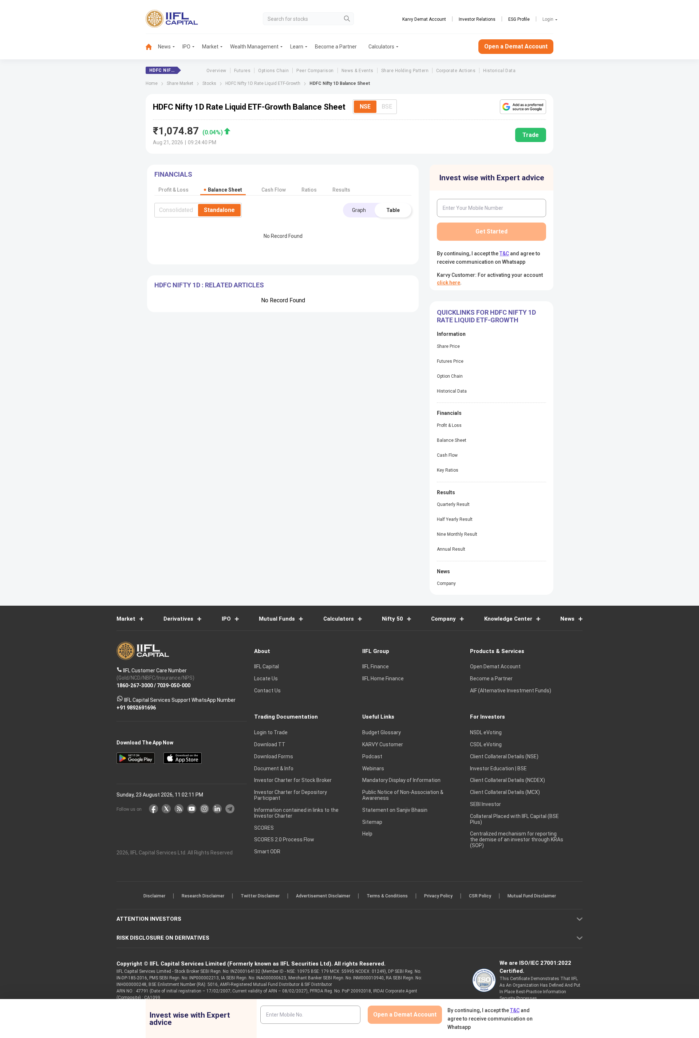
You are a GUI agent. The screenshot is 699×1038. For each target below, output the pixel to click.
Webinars (373, 768)
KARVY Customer (382, 744)
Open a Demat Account (516, 46)
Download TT (269, 744)
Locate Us (266, 678)
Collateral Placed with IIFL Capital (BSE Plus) (514, 819)
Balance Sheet (451, 440)
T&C (504, 253)
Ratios (309, 190)
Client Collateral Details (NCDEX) (507, 780)
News (164, 47)
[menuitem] (152, 47)
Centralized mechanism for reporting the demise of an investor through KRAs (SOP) (516, 839)
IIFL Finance (375, 666)
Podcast (372, 756)
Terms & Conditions (387, 896)
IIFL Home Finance (383, 678)
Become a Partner (336, 47)
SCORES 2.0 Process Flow (284, 839)
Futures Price (450, 361)
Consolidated (176, 210)
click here (448, 283)
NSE (365, 106)
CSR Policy (480, 896)
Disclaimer (154, 896)
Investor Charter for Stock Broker (293, 780)
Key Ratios (447, 470)
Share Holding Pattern (405, 70)
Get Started (491, 231)
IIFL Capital (266, 666)
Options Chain (273, 70)
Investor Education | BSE (498, 768)
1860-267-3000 (134, 685)
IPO (186, 47)
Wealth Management (254, 47)
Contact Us (267, 690)
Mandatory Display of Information (401, 780)
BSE (387, 106)
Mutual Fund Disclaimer (532, 896)
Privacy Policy (438, 896)
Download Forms (273, 756)
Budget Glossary (381, 732)
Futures (242, 70)
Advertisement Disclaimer (323, 896)
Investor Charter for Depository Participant (290, 795)
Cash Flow (447, 455)
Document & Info (273, 768)
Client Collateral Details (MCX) (505, 792)
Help (367, 834)
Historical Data (499, 70)
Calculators (381, 47)
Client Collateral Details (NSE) (504, 756)
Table (393, 210)
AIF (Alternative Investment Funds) (510, 690)
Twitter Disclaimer (260, 896)
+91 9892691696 (136, 707)
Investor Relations (477, 19)
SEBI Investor (485, 804)
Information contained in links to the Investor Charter (296, 813)
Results (341, 190)
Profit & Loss (449, 425)
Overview (216, 70)
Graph (359, 210)
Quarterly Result (453, 504)
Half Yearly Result (455, 519)
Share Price (448, 346)
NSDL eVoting (486, 732)
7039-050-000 (173, 685)
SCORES (264, 828)
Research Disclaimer (203, 896)
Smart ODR (267, 851)
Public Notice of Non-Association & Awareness (402, 795)
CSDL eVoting (486, 744)
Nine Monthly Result (457, 534)
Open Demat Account (495, 666)
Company (446, 583)
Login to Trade (271, 732)
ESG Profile (519, 19)
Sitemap (372, 822)
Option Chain (450, 376)
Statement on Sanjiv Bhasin (394, 810)
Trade (530, 134)
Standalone (219, 210)
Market (210, 47)
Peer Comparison (314, 70)
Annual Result (451, 549)
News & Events (357, 70)
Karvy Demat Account (424, 19)
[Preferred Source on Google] (523, 106)
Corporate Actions (455, 70)
